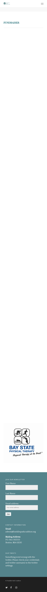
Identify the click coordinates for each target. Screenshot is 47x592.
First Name (10, 483)
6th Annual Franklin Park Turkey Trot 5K (26, 168)
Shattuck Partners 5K (26, 99)
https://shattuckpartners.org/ (27, 159)
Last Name (10, 493)
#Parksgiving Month (26, 39)
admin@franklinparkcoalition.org (20, 532)
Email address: (12, 503)
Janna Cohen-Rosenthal (22, 42)
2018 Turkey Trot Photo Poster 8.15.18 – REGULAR (27, 408)
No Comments (32, 42)
